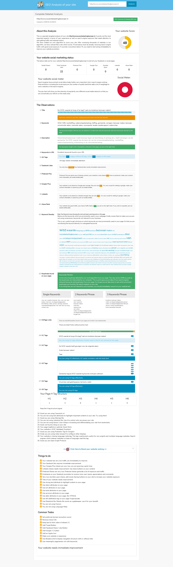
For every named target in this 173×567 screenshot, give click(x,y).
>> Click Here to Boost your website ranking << (85, 449)
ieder (76, 257)
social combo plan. (65, 208)
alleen (64, 259)
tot (99, 259)
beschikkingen (72, 250)
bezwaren (104, 263)
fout (102, 257)
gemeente (112, 253)
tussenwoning (81, 242)
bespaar (80, 234)
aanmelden (103, 234)
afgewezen (103, 253)
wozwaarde (128, 263)
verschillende (104, 245)
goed (103, 250)
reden (128, 245)
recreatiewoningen (125, 250)
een (68, 241)
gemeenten (62, 250)
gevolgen (77, 261)
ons (87, 230)
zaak (92, 257)
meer (119, 259)
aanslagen (78, 250)
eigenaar (96, 257)
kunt (109, 257)
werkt (103, 264)
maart (84, 238)
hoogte (97, 245)
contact (114, 234)
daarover (89, 248)
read (114, 242)
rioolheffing (101, 261)
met (108, 238)
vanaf (118, 248)
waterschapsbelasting (110, 261)
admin (61, 238)
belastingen (71, 245)
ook (131, 257)
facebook (108, 264)
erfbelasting (73, 263)
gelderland (77, 255)
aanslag (111, 250)
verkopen (61, 255)
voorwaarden (85, 264)
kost (93, 234)
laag (81, 231)
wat (90, 264)
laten (111, 257)
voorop (84, 255)
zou (74, 259)
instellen (110, 255)
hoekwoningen (108, 242)
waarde (71, 230)
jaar (79, 257)
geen (111, 259)
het (90, 234)
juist (76, 259)
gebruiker (115, 259)
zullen (96, 238)
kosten (73, 261)
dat (69, 253)
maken (109, 230)
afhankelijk (105, 248)
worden (130, 248)
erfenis (73, 248)
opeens (90, 242)
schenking (68, 248)
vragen (98, 264)
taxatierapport (121, 234)
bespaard (115, 263)
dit (100, 245)
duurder (95, 242)
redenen (111, 245)
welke (65, 245)
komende (100, 238)
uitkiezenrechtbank (69, 255)
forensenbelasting (81, 263)
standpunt (64, 253)
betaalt (85, 248)
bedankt (116, 264)
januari (114, 248)
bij (118, 253)
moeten (92, 253)
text (74, 266)
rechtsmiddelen (103, 255)
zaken (81, 261)
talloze (65, 261)
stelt (81, 255)
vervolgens (62, 257)
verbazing (116, 238)
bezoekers (109, 263)
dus (101, 250)
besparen (92, 263)
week (126, 248)
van (128, 238)
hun (60, 242)
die (66, 259)
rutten (125, 242)
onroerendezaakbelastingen (91, 261)
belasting (95, 248)
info (114, 231)
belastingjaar (95, 250)
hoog (78, 231)
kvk (70, 264)
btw (73, 264)
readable (66, 266)
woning (88, 253)
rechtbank (72, 257)
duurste (128, 253)
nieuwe (64, 242)
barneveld (66, 264)
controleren (116, 257)
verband (129, 259)
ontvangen (78, 248)
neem (112, 264)
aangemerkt (97, 253)
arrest (108, 253)
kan (87, 242)
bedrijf (125, 259)
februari (130, 242)
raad (60, 253)
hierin (87, 250)
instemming (90, 255)
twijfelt (105, 257)
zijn (94, 255)
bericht (120, 264)
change (71, 266)
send (76, 266)
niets (96, 263)
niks (96, 234)
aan (113, 255)
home (98, 234)
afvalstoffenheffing (105, 259)
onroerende (88, 257)
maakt (88, 245)
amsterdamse (74, 242)
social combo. (88, 187)
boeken (99, 242)
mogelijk (129, 264)
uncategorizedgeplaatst (72, 238)
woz (62, 230)
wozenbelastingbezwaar (68, 234)
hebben (115, 245)
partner (97, 255)
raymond (119, 242)
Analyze (131, 4)
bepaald (82, 257)
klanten (100, 263)
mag (116, 253)
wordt (75, 245)
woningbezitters (90, 238)
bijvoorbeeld (80, 259)
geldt (60, 259)
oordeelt (67, 257)
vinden (123, 257)
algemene (79, 264)
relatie (109, 248)
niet (84, 253)
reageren (61, 266)
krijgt (100, 257)
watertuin (61, 264)
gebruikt (80, 245)
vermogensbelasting (64, 263)
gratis (88, 263)
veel (84, 234)
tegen (92, 245)
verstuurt (84, 250)
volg (75, 264)
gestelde (94, 264)
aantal (85, 259)
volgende (122, 248)
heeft (63, 248)
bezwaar (101, 230)
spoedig (124, 264)
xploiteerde (80, 253)
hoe (101, 264)
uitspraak (117, 250)
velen (132, 245)
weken (104, 238)
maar (118, 245)
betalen (100, 248)
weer (66, 250)
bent (122, 259)
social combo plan (77, 177)
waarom (84, 245)
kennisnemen (122, 238)
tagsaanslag (121, 263)
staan (102, 242)
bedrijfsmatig (73, 253)
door (127, 234)
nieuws (109, 234)
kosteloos (93, 231)
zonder (69, 261)
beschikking (125, 255)
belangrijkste (123, 245)
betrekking (95, 259)
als (107, 250)
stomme (112, 238)
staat (90, 250)
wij (121, 257)
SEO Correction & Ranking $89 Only (125, 19)
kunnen (127, 257)
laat (84, 231)
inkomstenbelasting (121, 261)
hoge (131, 250)
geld (87, 234)
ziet (62, 261)
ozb (60, 261)
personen (90, 259)
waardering (123, 253)
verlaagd (70, 259)
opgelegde (117, 255)
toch (60, 248)
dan (82, 248)
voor (61, 245)
